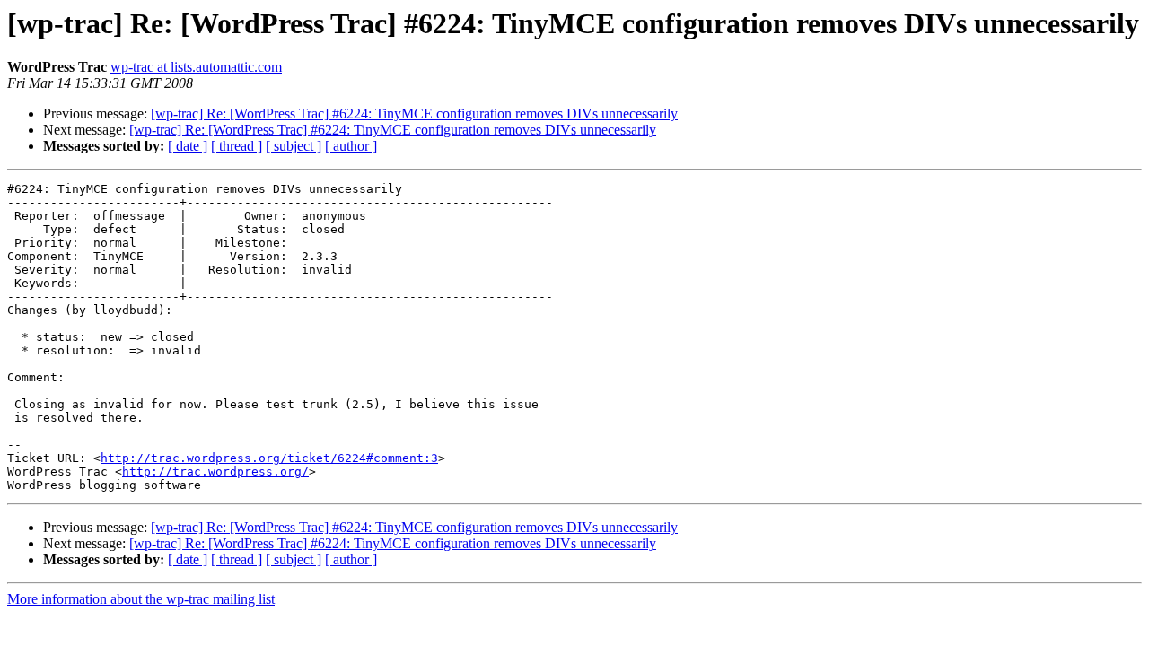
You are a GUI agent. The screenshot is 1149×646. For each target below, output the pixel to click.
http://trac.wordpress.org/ (215, 471)
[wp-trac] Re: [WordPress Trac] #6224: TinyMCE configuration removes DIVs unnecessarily (414, 113)
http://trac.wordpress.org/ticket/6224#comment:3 (269, 458)
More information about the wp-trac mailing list (141, 599)
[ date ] (187, 145)
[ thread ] (236, 145)
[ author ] (351, 145)
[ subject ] (293, 145)
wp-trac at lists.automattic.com (196, 66)
